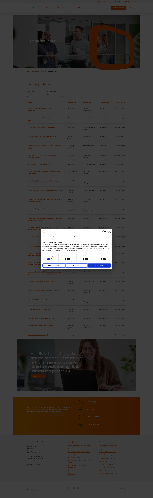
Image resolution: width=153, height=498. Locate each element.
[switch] (67, 259)
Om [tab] (100, 237)
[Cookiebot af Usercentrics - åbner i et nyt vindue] (104, 231)
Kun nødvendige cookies (53, 265)
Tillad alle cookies (99, 265)
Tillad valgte (76, 265)
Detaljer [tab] (76, 237)
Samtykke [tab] (52, 237)
